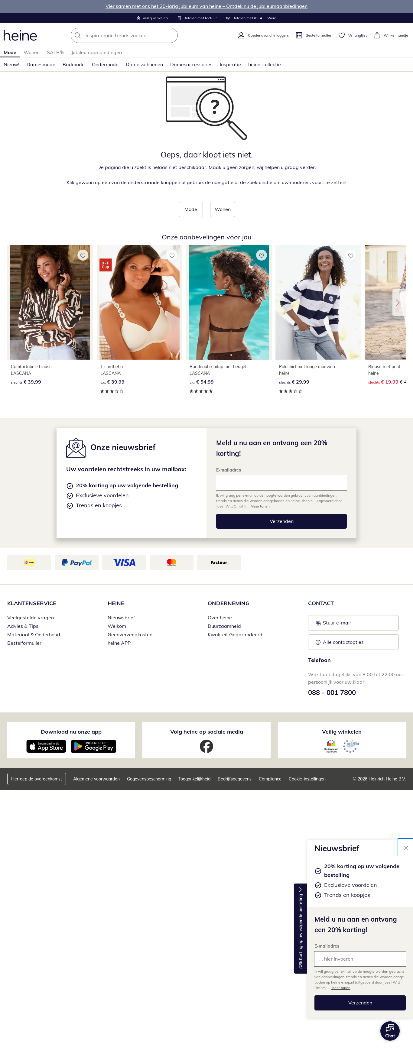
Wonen (32, 52)
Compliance (270, 779)
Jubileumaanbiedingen (96, 52)
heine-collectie (264, 64)
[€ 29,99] (318, 302)
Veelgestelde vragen (30, 618)
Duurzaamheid (224, 626)
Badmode (74, 64)
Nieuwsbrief (121, 618)
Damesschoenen (144, 64)
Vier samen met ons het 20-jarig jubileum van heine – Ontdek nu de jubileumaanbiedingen (206, 6)
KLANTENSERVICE (31, 603)
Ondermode (105, 64)
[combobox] (137, 35)
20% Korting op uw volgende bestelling (300, 932)
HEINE (116, 603)
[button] (399, 302)
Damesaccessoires (191, 64)
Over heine (220, 618)
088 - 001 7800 (332, 692)
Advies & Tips (22, 626)
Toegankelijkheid (194, 779)
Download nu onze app (71, 731)
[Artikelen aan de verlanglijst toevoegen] (82, 255)
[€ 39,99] (50, 302)
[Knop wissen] (171, 35)
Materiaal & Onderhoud (33, 634)
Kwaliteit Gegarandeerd (235, 634)
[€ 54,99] (229, 302)
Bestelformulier (24, 643)
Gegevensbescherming (149, 779)
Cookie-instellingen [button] (307, 779)
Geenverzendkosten (130, 634)
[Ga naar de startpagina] (20, 35)
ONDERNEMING (228, 603)
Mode (10, 52)
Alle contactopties (343, 642)
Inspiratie (230, 64)
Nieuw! (11, 64)
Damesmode (41, 64)
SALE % (55, 52)
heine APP (119, 643)
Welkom (117, 626)
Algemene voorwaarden (96, 779)
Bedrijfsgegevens (235, 779)
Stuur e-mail (336, 624)
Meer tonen (340, 987)
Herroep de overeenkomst (36, 779)
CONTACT (321, 603)
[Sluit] (406, 847)
